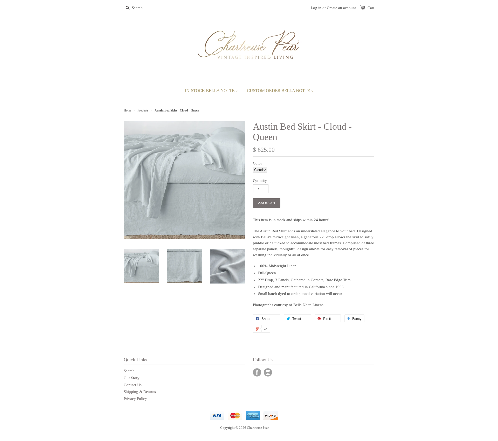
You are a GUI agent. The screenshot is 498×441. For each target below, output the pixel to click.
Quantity (260, 181)
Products (142, 110)
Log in (316, 8)
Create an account (341, 8)
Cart (371, 8)
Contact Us (133, 385)
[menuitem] (211, 90)
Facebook (257, 372)
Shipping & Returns (140, 392)
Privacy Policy (135, 399)
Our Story (132, 378)
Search (129, 371)
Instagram (268, 372)
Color (257, 163)
